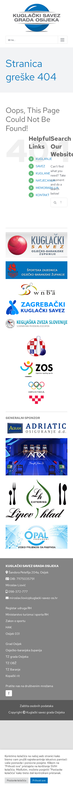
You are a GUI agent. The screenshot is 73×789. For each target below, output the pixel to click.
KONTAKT (42, 195)
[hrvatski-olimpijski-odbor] (36, 383)
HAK (9, 627)
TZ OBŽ (11, 663)
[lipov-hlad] (36, 481)
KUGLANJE (44, 159)
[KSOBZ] (36, 233)
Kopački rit (13, 676)
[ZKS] (36, 301)
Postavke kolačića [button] (16, 780)
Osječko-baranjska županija (24, 650)
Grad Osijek (14, 644)
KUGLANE (43, 173)
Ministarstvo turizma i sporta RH (27, 614)
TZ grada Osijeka (17, 657)
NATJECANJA (45, 180)
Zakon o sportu (15, 621)
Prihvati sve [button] (39, 780)
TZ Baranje (13, 669)
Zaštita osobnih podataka (36, 706)
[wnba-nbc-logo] (36, 284)
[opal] (36, 526)
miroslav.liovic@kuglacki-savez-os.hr (33, 598)
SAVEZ (40, 166)
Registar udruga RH (19, 608)
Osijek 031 (13, 634)
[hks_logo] (36, 337)
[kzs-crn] (36, 320)
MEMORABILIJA (47, 188)
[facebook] (9, 693)
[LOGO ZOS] (36, 361)
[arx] (36, 440)
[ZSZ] (36, 263)
